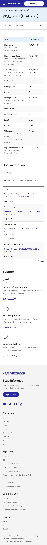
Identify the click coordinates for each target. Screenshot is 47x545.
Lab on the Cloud (9, 483)
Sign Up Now (11, 394)
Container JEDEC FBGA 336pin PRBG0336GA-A (22, 211)
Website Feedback (18, 539)
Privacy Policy (22, 536)
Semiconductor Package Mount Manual (19, 194)
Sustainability (8, 433)
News (5, 429)
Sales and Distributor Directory (14, 510)
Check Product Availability (12, 506)
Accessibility (33, 536)
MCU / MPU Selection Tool (12, 467)
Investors (6, 425)
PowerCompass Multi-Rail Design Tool (17, 475)
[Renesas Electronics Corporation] (14, 3)
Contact (6, 437)
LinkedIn (26, 404)
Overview (6, 418)
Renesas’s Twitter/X (10, 404)
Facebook (15, 404)
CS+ (4, 460)
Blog (4, 440)
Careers (6, 422)
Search (34, 3)
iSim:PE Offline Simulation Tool (14, 471)
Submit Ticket (9, 356)
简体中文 (28, 197)
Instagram (21, 404)
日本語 (21, 197)
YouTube (4, 404)
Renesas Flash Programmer (13, 464)
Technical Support (9, 498)
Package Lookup (8, 10)
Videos (5, 444)
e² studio (6, 456)
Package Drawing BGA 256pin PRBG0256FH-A (21, 249)
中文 (4, 525)
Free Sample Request (10, 502)
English (5, 522)
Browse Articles (9, 327)
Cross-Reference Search (12, 486)
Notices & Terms (9, 536)
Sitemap (6, 539)
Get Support (8, 299)
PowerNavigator (8, 479)
